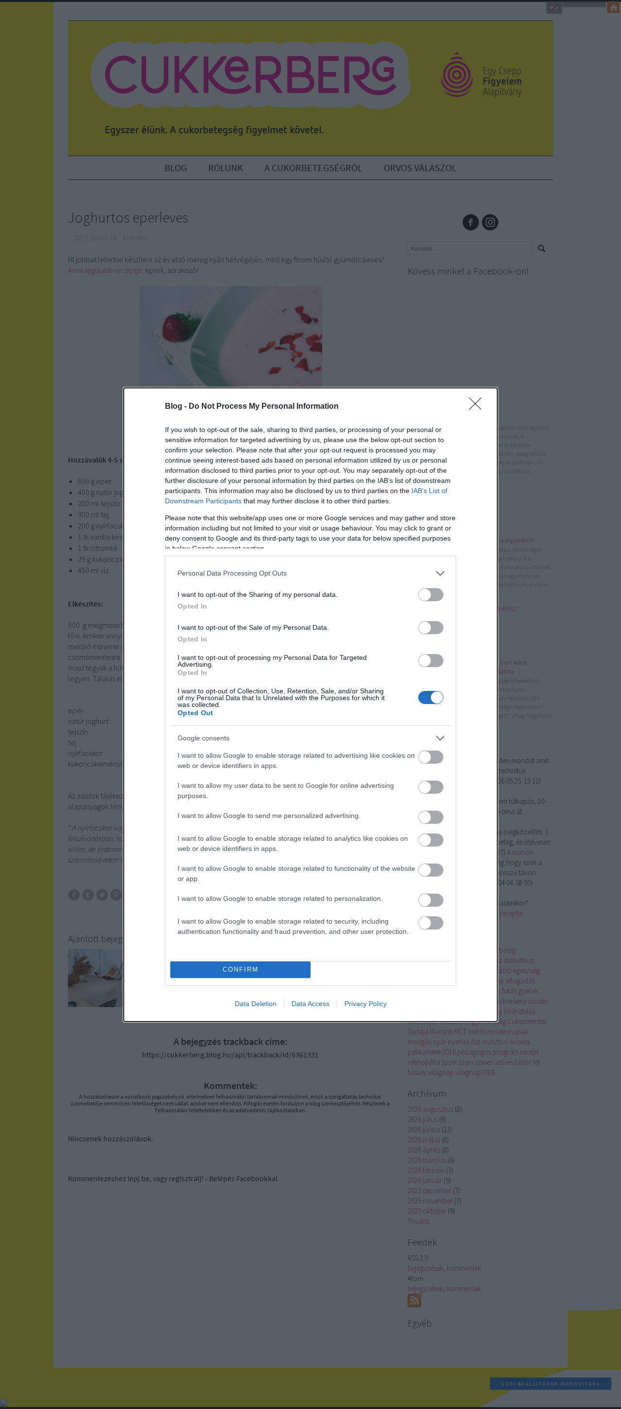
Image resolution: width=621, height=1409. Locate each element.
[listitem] (310, 573)
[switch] (430, 594)
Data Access (310, 1004)
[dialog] (310, 705)
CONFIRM (241, 969)
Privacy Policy (365, 1004)
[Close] (478, 407)
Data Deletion (256, 1004)
